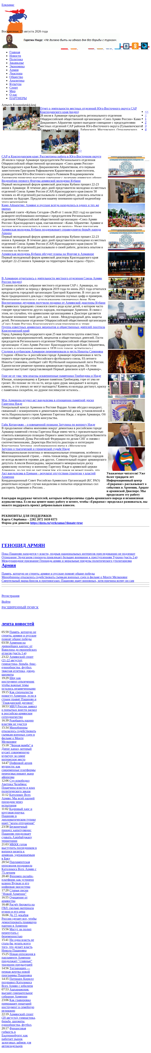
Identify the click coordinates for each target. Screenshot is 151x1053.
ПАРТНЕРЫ (18, 98)
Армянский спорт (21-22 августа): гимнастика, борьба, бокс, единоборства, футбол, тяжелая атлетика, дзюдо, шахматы (19, 665)
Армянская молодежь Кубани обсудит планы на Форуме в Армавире (48, 254)
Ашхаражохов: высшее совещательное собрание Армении (17, 993)
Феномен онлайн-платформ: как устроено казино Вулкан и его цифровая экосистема (18, 881)
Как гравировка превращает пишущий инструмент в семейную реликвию (18, 1005)
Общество (16, 77)
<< (146, 111)
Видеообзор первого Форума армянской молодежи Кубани (41, 180)
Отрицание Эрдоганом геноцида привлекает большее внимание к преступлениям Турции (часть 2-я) (69, 557)
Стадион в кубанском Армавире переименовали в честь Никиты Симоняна (52, 351)
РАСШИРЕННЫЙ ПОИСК (20, 607)
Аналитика (16, 80)
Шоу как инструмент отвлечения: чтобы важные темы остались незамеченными (19, 683)
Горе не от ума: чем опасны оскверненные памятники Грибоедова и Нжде (51, 375)
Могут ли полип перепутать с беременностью (16, 933)
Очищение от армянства (15, 899)
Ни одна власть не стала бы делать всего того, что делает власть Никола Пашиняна (18, 945)
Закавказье (16, 62)
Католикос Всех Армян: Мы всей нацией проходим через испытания (18, 800)
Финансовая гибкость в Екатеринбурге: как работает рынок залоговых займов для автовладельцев (16, 1037)
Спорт (13, 87)
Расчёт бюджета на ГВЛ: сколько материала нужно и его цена (18, 908)
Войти (6, 602)
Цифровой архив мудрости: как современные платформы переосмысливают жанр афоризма (19, 770)
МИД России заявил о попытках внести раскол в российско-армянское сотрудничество (19, 712)
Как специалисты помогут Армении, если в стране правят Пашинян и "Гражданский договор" (19, 697)
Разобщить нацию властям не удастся (18, 722)
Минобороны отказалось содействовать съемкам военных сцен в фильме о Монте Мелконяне (64, 577)
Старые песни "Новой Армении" (15, 892)
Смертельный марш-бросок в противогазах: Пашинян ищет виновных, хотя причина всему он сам (68, 580)
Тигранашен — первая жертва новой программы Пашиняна (17, 971)
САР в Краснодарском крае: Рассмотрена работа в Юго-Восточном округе (51, 156)
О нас (13, 94)
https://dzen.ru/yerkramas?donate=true (56, 523)
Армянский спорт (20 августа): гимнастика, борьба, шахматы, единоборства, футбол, (19, 1019)
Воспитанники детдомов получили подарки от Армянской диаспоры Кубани (53, 302)
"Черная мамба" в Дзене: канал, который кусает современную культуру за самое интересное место (17, 752)
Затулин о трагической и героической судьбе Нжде (36, 449)
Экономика (17, 66)
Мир (12, 91)
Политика (16, 59)
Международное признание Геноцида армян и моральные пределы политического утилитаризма (67, 560)
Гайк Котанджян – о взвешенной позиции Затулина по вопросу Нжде (48, 424)
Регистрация (10, 596)
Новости (15, 55)
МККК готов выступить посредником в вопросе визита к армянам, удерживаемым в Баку (19, 851)
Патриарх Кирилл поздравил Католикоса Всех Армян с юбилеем (18, 982)
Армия (13, 70)
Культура (15, 84)
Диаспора (15, 73)
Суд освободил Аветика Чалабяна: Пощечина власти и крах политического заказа (18, 786)
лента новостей (18, 623)
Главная (14, 52)
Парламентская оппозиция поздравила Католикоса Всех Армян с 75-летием (19, 867)
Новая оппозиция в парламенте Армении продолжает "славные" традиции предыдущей (18, 959)
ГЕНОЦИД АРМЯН (23, 545)
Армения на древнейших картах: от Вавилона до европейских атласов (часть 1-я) (19, 648)
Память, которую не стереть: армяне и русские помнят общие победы (48, 573)
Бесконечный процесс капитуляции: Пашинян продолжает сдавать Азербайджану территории (17, 833)
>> (80, 150)
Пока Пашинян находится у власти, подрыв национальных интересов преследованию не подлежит (68, 553)
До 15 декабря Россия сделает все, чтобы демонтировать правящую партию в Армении (19, 920)
